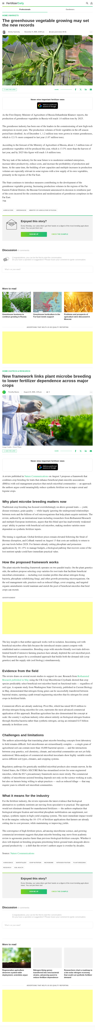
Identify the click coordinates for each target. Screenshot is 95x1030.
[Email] (91, 89)
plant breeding (79, 862)
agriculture (8, 210)
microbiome (48, 862)
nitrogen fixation (63, 862)
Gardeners (70, 9)
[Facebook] (75, 89)
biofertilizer (21, 862)
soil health (18, 867)
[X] (80, 89)
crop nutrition (35, 862)
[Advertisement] (47, 347)
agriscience (8, 862)
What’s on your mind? (13, 269)
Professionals (24, 9)
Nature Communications (36, 476)
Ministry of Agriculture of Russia (42, 210)
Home (5, 15)
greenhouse (21, 210)
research (7, 867)
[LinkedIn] (86, 89)
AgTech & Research (19, 371)
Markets (14, 15)
